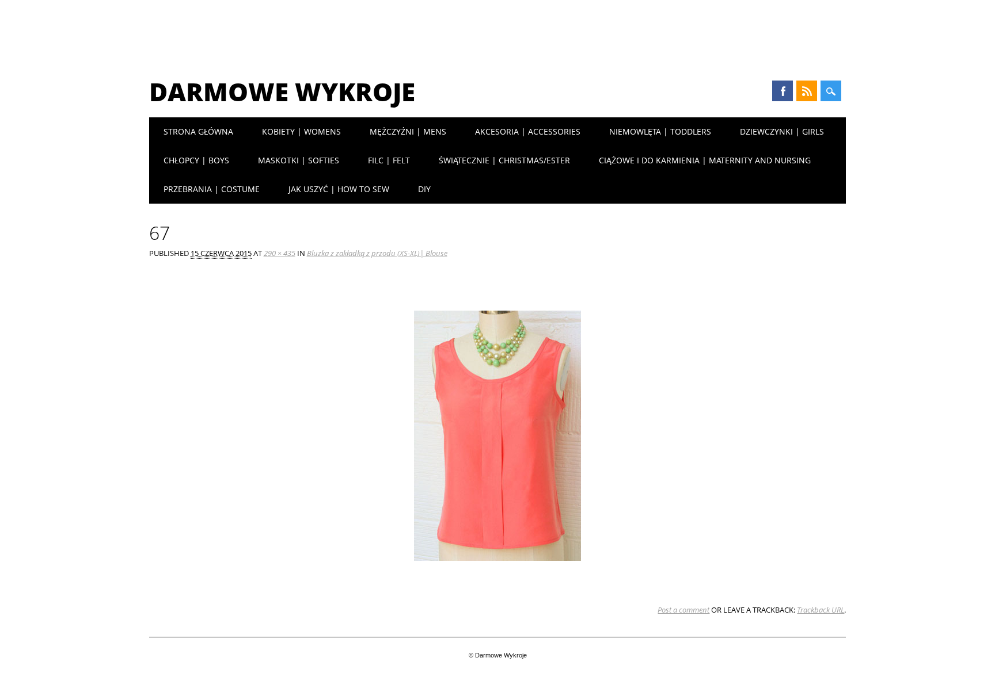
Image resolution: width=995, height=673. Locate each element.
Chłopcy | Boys (196, 160)
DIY (424, 188)
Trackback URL (820, 610)
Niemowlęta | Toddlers (660, 131)
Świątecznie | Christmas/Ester (504, 160)
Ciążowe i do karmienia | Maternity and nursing (705, 160)
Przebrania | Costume (212, 188)
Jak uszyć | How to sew (338, 188)
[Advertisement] (497, 32)
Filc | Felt (389, 160)
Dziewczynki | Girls (782, 131)
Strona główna (198, 131)
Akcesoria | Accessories (527, 131)
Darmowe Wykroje (282, 91)
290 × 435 (279, 253)
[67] (497, 571)
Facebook (782, 91)
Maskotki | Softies (298, 160)
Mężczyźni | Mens (408, 131)
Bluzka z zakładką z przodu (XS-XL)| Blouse (377, 253)
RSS (806, 91)
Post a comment (683, 610)
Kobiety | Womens (301, 131)
